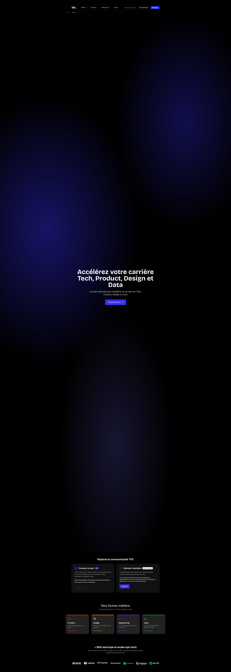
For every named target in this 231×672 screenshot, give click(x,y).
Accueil (68, 12)
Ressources (105, 7)
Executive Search (131, 7)
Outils (115, 7)
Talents (83, 7)
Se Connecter (143, 7)
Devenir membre (114, 302)
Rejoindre (124, 586)
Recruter (93, 7)
